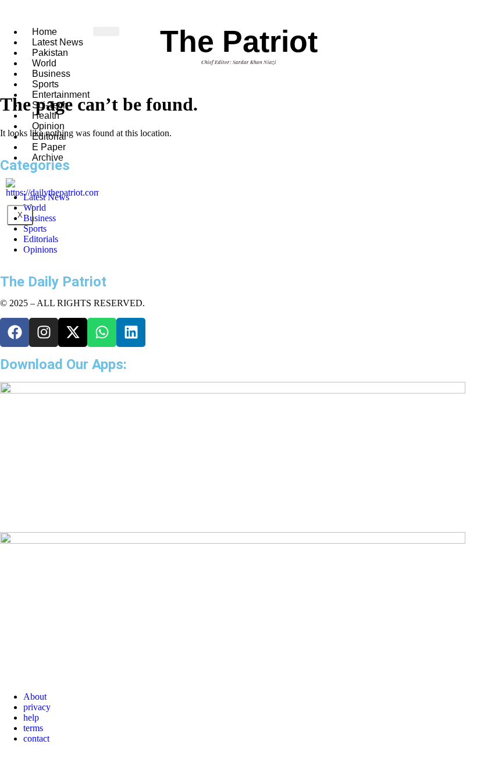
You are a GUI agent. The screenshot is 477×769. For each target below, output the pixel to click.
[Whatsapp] (101, 332)
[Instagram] (43, 332)
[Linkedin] (130, 332)
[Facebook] (14, 332)
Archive (47, 157)
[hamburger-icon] (106, 31)
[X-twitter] (72, 332)
